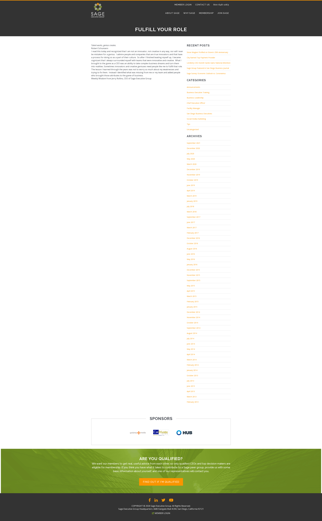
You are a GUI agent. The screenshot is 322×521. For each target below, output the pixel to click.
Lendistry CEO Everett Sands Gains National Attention (208, 63)
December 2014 (193, 312)
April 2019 (191, 190)
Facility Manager (193, 108)
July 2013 (190, 381)
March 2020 (191, 164)
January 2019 (192, 201)
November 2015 (193, 275)
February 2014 (192, 365)
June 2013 (191, 386)
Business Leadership (195, 98)
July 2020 (190, 153)
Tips (188, 124)
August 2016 (192, 248)
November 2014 (193, 317)
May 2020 (191, 159)
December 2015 (193, 270)
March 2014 (191, 359)
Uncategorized (193, 129)
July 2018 (190, 206)
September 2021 (193, 143)
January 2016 (192, 264)
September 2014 (193, 328)
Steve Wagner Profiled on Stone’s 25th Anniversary (207, 52)
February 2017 (192, 233)
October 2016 (192, 243)
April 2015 (191, 291)
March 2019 (191, 196)
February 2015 (192, 301)
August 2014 (192, 333)
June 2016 (191, 254)
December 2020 (193, 148)
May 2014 (191, 349)
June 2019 (191, 185)
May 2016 (191, 259)
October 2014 (192, 322)
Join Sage (223, 13)
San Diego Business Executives (199, 113)
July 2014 (190, 338)
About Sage (172, 13)
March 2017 (191, 227)
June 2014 (191, 344)
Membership (206, 13)
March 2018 (191, 211)
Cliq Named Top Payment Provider (201, 57)
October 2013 (192, 375)
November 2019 (193, 174)
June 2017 (191, 222)
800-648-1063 (221, 5)
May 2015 (191, 285)
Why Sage (189, 13)
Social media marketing (196, 119)
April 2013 (191, 391)
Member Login (183, 5)
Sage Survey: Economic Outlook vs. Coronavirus (206, 73)
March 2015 (191, 296)
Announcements (193, 87)
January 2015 (192, 307)
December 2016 (193, 238)
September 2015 (193, 280)
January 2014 (192, 370)
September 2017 (193, 217)
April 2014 (191, 354)
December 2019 (193, 169)
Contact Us (202, 5)
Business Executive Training (198, 92)
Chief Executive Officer (196, 103)
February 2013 (192, 402)
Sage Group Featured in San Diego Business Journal (208, 68)
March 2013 (191, 396)
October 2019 (192, 180)
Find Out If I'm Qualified (161, 481)
